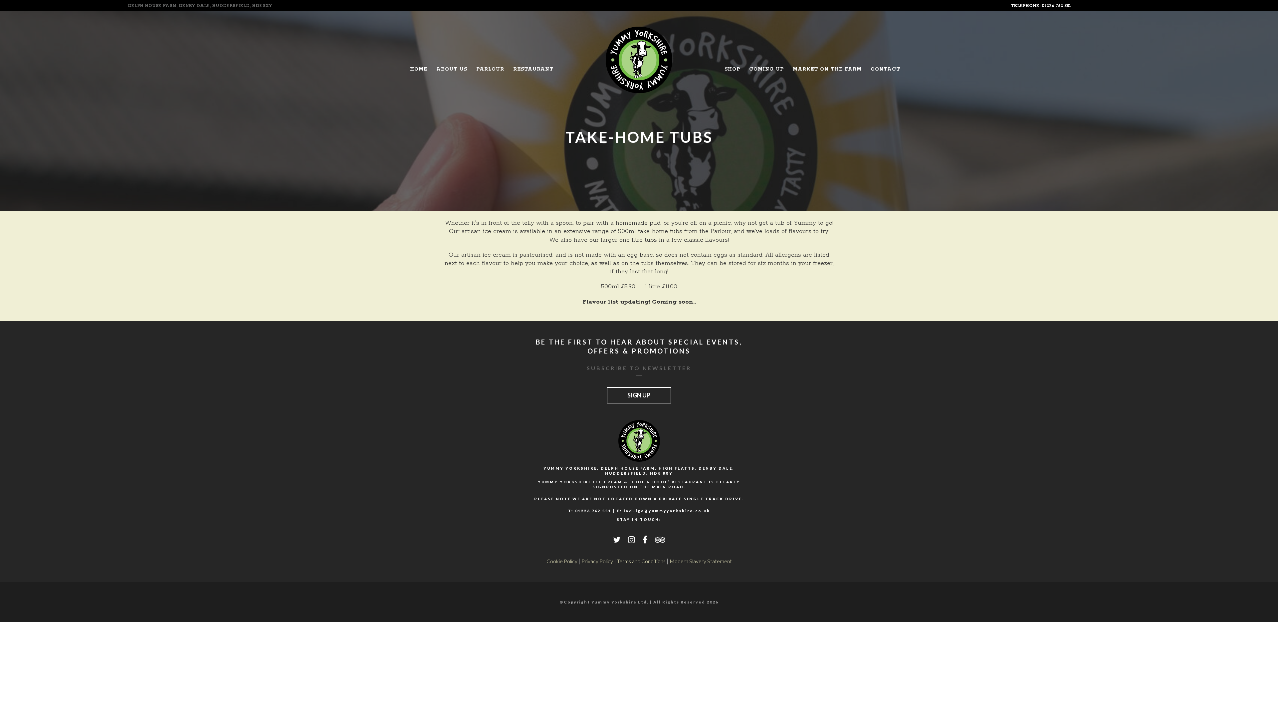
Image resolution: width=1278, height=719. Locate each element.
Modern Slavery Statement (701, 561)
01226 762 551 (593, 511)
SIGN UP (638, 395)
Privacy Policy (597, 561)
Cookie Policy (561, 561)
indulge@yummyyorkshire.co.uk (667, 511)
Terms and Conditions (641, 561)
